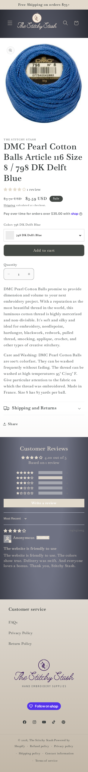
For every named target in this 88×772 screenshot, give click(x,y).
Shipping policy (29, 753)
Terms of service (46, 760)
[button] (9, 23)
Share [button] (13, 424)
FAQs (13, 622)
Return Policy (20, 643)
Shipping (9, 205)
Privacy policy (63, 746)
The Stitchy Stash (41, 740)
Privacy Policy (21, 633)
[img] (15, 530)
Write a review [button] (44, 503)
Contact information (59, 753)
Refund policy (39, 746)
